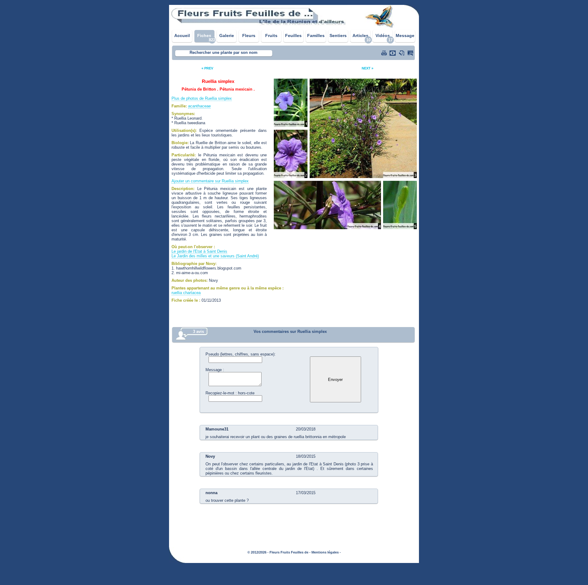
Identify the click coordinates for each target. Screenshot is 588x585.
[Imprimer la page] (384, 53)
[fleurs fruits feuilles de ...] (294, 26)
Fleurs (248, 35)
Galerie (226, 35)
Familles (316, 35)
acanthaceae (199, 106)
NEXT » (367, 68)
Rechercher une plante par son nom (224, 52)
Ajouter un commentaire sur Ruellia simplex (210, 181)
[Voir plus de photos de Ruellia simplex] (411, 53)
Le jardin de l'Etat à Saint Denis (199, 251)
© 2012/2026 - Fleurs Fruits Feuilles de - (279, 552)
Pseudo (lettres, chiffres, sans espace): (240, 354)
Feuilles (293, 35)
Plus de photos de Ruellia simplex (202, 98)
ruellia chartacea (186, 292)
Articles (360, 35)
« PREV (207, 68)
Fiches (204, 35)
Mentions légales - (326, 552)
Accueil (182, 35)
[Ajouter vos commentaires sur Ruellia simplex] (402, 53)
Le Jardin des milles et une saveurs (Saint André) (215, 256)
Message (405, 35)
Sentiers (338, 35)
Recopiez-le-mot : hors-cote (229, 393)
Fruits (271, 35)
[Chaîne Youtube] (393, 53)
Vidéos (382, 35)
